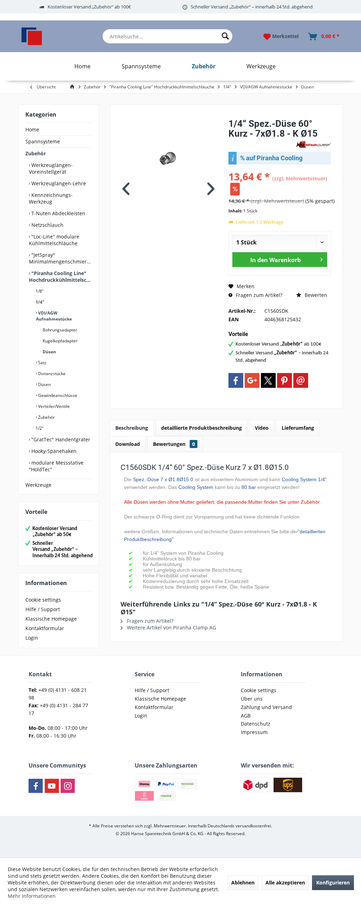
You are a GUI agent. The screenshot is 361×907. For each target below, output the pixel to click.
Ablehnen (243, 882)
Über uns (252, 698)
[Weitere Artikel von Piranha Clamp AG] (313, 144)
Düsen (49, 352)
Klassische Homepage (51, 618)
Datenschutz (255, 723)
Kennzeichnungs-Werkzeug (51, 198)
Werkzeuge (38, 485)
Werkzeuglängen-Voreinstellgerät (51, 168)
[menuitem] (168, 36)
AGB (246, 715)
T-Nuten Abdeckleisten (57, 213)
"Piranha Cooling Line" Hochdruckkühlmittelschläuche (60, 276)
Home (32, 129)
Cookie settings (43, 599)
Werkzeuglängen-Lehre (58, 183)
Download (127, 444)
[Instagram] (68, 786)
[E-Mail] (300, 380)
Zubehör (35, 153)
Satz (42, 363)
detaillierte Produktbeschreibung (201, 427)
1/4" (39, 302)
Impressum (254, 732)
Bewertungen (174, 444)
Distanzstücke (51, 374)
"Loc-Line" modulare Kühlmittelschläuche (54, 240)
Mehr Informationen (32, 896)
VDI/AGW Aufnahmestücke (54, 316)
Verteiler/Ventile (53, 406)
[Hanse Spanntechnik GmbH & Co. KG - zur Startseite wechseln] (32, 36)
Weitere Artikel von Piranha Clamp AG (171, 627)
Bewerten (315, 295)
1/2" (39, 428)
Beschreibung (131, 427)
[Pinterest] (284, 380)
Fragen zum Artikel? (258, 295)
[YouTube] (52, 786)
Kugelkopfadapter (60, 341)
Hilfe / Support (42, 609)
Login (31, 637)
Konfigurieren (333, 882)
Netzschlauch (46, 225)
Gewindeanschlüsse (57, 395)
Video (262, 427)
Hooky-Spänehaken (53, 451)
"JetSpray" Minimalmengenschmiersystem (60, 258)
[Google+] (252, 380)
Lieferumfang (298, 427)
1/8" (39, 291)
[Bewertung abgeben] (261, 142)
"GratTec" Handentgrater (60, 439)
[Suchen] (225, 36)
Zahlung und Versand (266, 707)
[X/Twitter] (268, 380)
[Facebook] (235, 380)
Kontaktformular (44, 628)
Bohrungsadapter (59, 330)
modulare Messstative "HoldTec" (56, 466)
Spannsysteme (42, 141)
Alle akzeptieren (285, 882)
